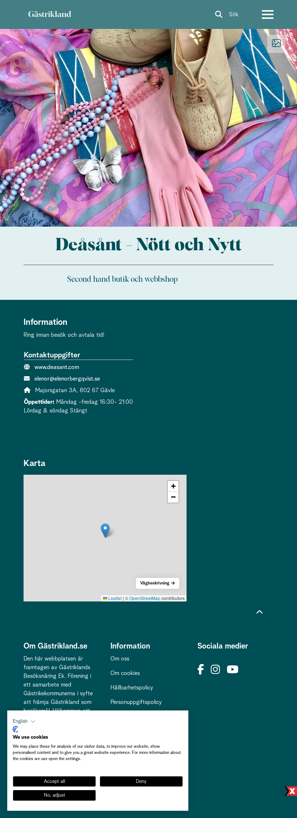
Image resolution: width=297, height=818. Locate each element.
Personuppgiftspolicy (136, 702)
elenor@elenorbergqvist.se (67, 379)
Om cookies (125, 673)
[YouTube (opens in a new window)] (232, 670)
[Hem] (49, 14)
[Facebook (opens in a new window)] (200, 670)
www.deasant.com (56, 367)
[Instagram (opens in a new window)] (215, 670)
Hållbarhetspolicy (131, 688)
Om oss (119, 659)
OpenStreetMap (144, 598)
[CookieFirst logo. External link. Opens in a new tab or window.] (15, 729)
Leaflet (114, 598)
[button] (105, 530)
